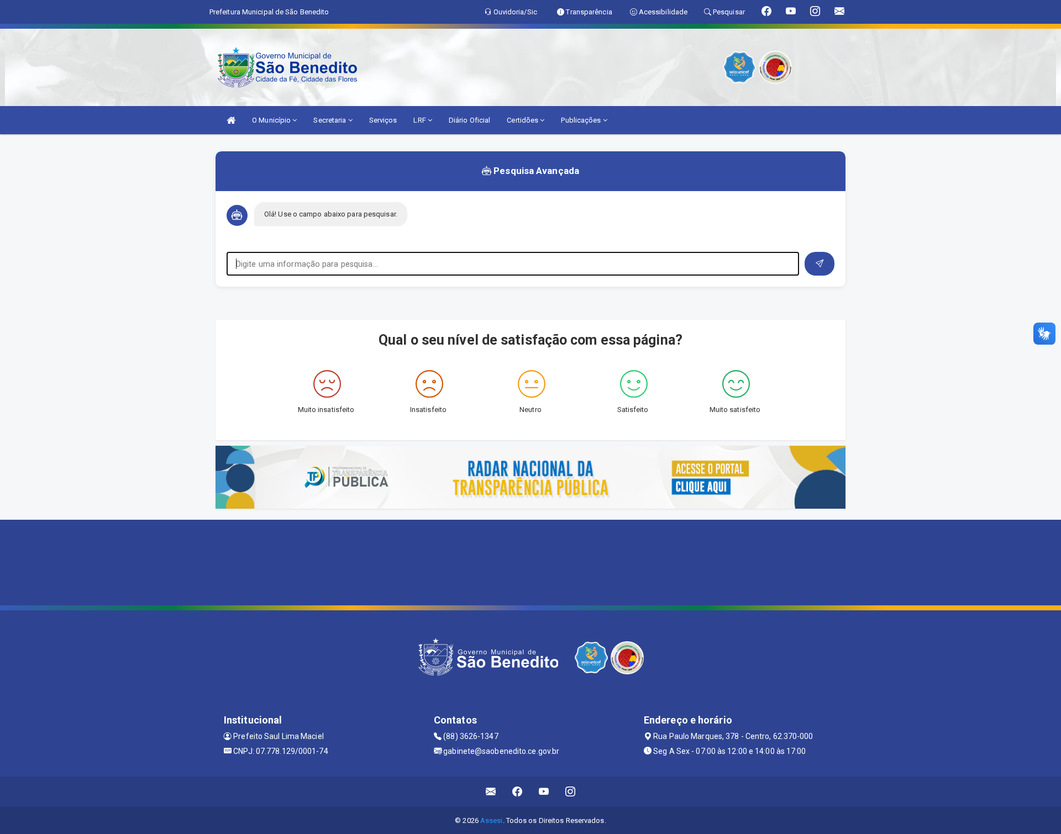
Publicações (581, 120)
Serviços (383, 120)
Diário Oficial (469, 120)
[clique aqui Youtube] (544, 791)
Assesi (491, 820)
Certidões (523, 120)
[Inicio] (231, 120)
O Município (272, 120)
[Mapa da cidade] (530, 561)
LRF (420, 120)
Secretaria (330, 120)
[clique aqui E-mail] (491, 791)
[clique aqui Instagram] (570, 791)
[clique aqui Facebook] (517, 791)
